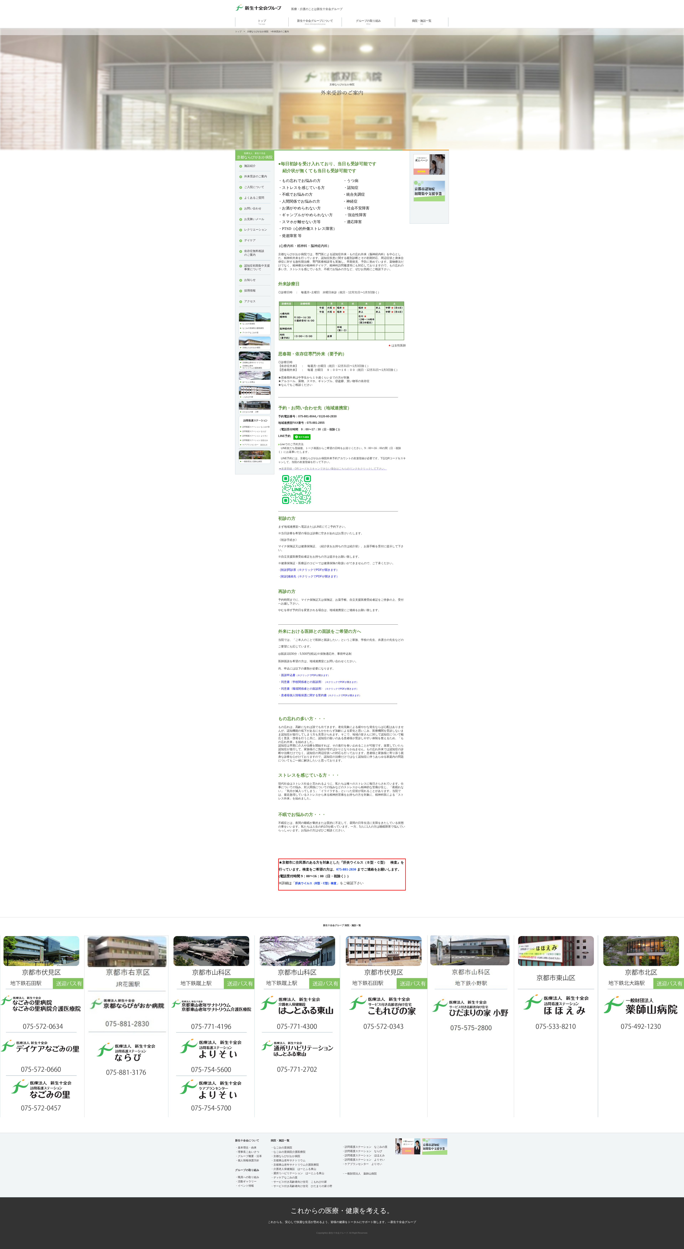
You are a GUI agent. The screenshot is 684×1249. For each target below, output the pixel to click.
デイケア (250, 240)
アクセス (250, 301)
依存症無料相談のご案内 (254, 252)
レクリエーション (255, 229)
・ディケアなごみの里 (284, 1177)
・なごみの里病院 (281, 1147)
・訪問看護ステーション (356, 1159)
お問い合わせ (252, 208)
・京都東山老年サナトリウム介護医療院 (295, 1164)
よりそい (379, 1159)
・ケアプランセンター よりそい (362, 1163)
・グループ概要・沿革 (248, 1156)
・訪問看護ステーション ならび (362, 1151)
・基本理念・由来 (245, 1147)
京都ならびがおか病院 (257, 31)
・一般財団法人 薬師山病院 (359, 1173)
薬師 (255, 461)
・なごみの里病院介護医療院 (288, 1151)
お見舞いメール (254, 219)
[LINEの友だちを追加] (301, 436)
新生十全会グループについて (315, 22)
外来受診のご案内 (255, 176)
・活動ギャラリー (245, 1181)
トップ (262, 22)
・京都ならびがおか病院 (285, 1156)
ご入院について (254, 187)
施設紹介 (250, 165)
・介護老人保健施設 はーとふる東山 (293, 1168)
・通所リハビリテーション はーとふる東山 (297, 1173)
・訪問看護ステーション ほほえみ (363, 1155)
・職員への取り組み (247, 1177)
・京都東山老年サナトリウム (288, 1160)
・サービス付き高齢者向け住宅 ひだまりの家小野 (301, 1186)
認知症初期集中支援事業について (257, 267)
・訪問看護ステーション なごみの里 (364, 1146)
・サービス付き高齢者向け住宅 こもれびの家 (299, 1181)
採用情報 (250, 290)
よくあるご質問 (254, 197)
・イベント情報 (244, 1185)
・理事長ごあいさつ (247, 1151)
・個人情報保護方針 (247, 1160)
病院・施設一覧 (421, 22)
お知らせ (250, 279)
